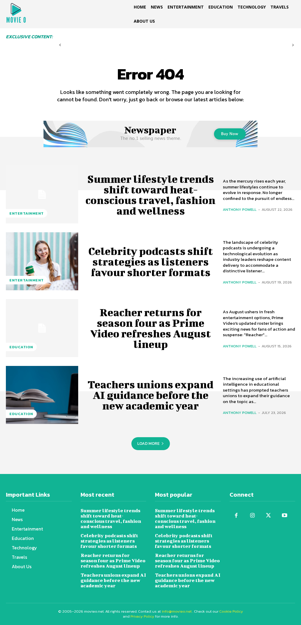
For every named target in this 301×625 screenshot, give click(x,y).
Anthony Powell (240, 209)
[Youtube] (284, 515)
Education (21, 347)
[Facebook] (236, 515)
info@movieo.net (177, 611)
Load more (148, 443)
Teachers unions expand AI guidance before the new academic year (150, 395)
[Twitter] (268, 515)
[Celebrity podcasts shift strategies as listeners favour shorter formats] (42, 261)
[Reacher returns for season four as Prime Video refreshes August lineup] (42, 328)
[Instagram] (252, 515)
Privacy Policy (142, 616)
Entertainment (26, 213)
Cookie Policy (231, 611)
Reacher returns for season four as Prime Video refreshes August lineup (150, 328)
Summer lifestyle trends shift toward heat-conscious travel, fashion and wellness (150, 195)
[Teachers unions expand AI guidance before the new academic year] (42, 395)
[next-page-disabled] (293, 45)
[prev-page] (60, 45)
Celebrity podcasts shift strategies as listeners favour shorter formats (150, 261)
